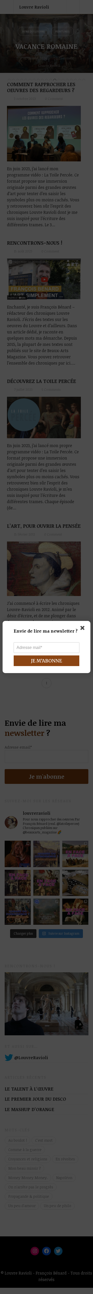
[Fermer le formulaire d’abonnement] (83, 629)
